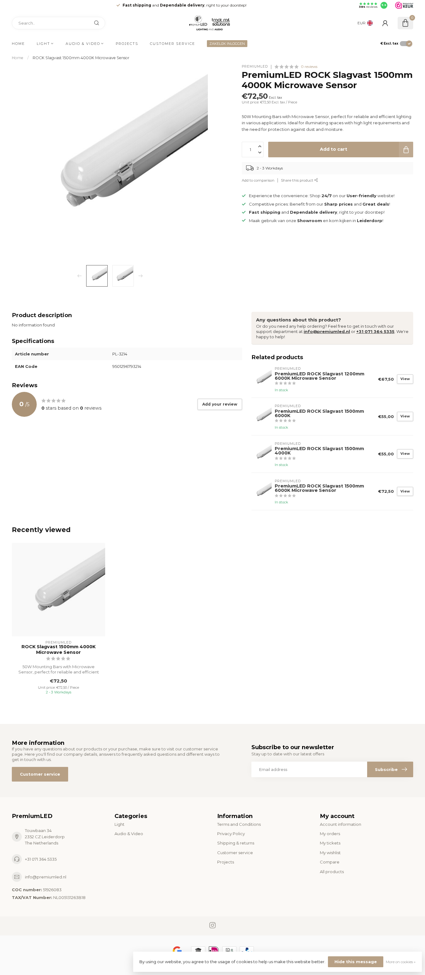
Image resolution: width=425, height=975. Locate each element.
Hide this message (355, 961)
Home (18, 43)
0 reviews (309, 66)
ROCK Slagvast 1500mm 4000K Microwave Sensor (81, 57)
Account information (340, 824)
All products (332, 871)
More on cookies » (401, 962)
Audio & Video (83, 43)
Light (43, 43)
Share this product (297, 180)
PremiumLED (255, 66)
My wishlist (330, 852)
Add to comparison (258, 180)
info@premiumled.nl (327, 331)
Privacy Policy (231, 833)
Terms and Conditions (239, 824)
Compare (329, 861)
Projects (127, 43)
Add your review (219, 404)
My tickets (330, 842)
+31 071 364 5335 (375, 331)
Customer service (172, 43)
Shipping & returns (235, 842)
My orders (330, 833)
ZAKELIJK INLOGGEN (227, 43)
